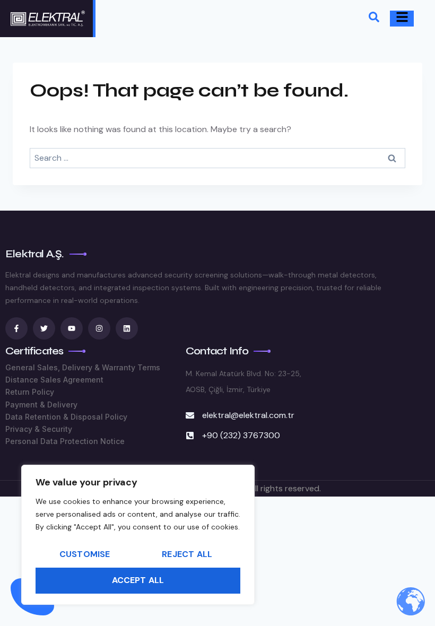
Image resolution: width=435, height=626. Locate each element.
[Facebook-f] (16, 328)
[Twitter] (44, 328)
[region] (138, 535)
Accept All (138, 580)
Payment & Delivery (41, 404)
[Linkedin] (127, 328)
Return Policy (29, 391)
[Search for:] (217, 157)
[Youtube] (71, 328)
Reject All (187, 554)
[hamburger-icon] (402, 19)
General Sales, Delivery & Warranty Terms (82, 367)
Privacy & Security (38, 428)
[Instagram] (99, 328)
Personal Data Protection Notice (65, 441)
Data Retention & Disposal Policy (66, 416)
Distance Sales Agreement (54, 379)
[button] (374, 19)
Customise (84, 554)
